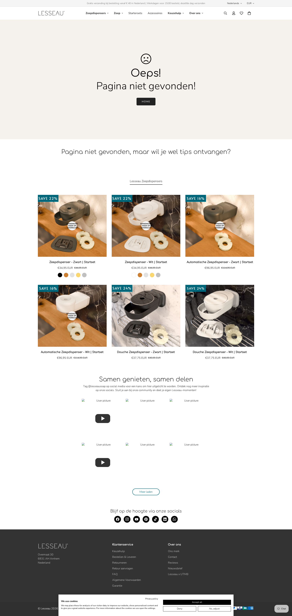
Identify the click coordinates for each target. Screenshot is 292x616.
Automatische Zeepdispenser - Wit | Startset (72, 352)
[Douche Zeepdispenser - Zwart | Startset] (146, 316)
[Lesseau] (51, 13)
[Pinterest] (146, 519)
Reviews (173, 563)
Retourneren (119, 563)
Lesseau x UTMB (178, 574)
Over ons (194, 13)
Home (146, 101)
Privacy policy (151, 598)
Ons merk (173, 551)
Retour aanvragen (122, 568)
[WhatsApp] (174, 519)
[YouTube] (136, 519)
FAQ (115, 574)
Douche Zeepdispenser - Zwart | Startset (146, 352)
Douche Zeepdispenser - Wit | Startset (220, 352)
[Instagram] (127, 519)
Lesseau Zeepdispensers (146, 181)
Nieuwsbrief (175, 568)
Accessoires (155, 13)
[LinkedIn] (165, 519)
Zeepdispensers (96, 13)
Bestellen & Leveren (124, 557)
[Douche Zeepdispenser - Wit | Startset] (219, 316)
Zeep (117, 13)
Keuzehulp (174, 13)
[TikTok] (155, 519)
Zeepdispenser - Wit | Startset (146, 262)
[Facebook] (117, 519)
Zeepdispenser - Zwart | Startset (72, 262)
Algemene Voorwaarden (126, 580)
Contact (172, 557)
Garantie (117, 586)
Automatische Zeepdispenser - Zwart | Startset (220, 262)
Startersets (135, 13)
